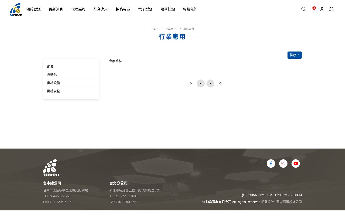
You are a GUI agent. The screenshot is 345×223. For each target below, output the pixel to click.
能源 (50, 66)
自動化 (52, 74)
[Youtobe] (295, 163)
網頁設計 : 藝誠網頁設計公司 (281, 202)
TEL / (47, 196)
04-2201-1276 (61, 196)
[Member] (322, 9)
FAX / (47, 202)
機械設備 (188, 29)
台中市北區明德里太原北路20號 (65, 190)
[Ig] (283, 163)
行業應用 (170, 29)
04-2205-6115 (61, 202)
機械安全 (53, 91)
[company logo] (107, 167)
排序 (293, 55)
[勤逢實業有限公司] (16, 9)
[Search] (304, 9)
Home (154, 29)
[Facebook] (271, 163)
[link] (331, 9)
